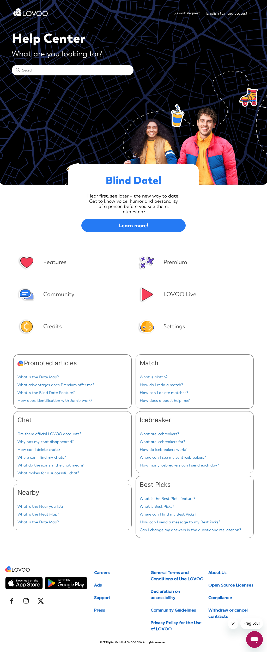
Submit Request (187, 13)
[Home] (30, 15)
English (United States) (227, 13)
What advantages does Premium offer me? (55, 384)
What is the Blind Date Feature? (46, 392)
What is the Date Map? (38, 377)
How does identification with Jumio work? (54, 400)
